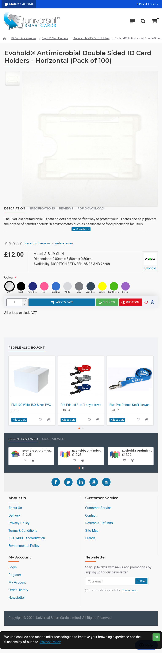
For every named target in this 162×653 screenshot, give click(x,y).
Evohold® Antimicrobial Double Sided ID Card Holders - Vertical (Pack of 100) (137, 450)
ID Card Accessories (23, 38)
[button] (79, 428)
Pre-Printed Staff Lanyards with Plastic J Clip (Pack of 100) (82, 404)
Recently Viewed (23, 439)
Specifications (42, 208)
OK (156, 637)
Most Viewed (53, 439)
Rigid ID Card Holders (55, 38)
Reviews (66, 208)
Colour (9, 277)
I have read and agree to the (113, 590)
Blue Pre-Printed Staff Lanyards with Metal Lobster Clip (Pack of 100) (130, 404)
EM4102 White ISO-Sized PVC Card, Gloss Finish (32, 404)
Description (14, 208)
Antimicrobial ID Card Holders (91, 38)
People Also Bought (26, 347)
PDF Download (90, 208)
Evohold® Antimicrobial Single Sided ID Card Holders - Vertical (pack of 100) (87, 450)
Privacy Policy (50, 642)
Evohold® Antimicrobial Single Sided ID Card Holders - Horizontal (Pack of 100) (37, 450)
